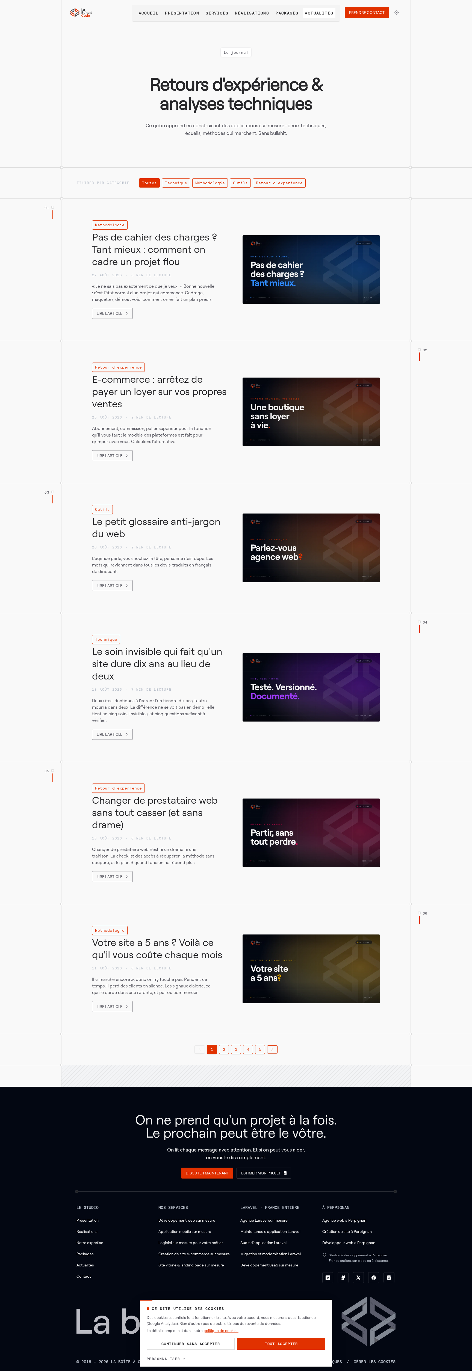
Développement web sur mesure (186, 1220)
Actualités (319, 13)
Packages (287, 13)
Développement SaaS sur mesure (269, 1265)
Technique (176, 182)
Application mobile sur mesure (184, 1231)
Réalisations (252, 13)
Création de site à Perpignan (347, 1231)
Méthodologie (210, 182)
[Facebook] (373, 1277)
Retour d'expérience (279, 182)
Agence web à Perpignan (344, 1220)
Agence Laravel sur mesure (264, 1220)
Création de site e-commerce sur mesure (194, 1253)
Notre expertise (89, 1242)
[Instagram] (389, 1277)
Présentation (182, 13)
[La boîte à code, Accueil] (81, 13)
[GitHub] (343, 1277)
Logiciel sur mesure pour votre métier (190, 1242)
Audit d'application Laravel (263, 1242)
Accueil (149, 13)
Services (217, 13)
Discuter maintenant (207, 1173)
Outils (240, 182)
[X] (358, 1277)
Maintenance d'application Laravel (270, 1231)
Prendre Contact (367, 12)
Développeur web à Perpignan (348, 1242)
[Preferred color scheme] (396, 12)
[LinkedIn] (327, 1277)
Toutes (149, 182)
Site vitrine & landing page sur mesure (191, 1265)
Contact (83, 1276)
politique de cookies (220, 1330)
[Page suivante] (272, 1049)
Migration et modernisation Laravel (270, 1253)
